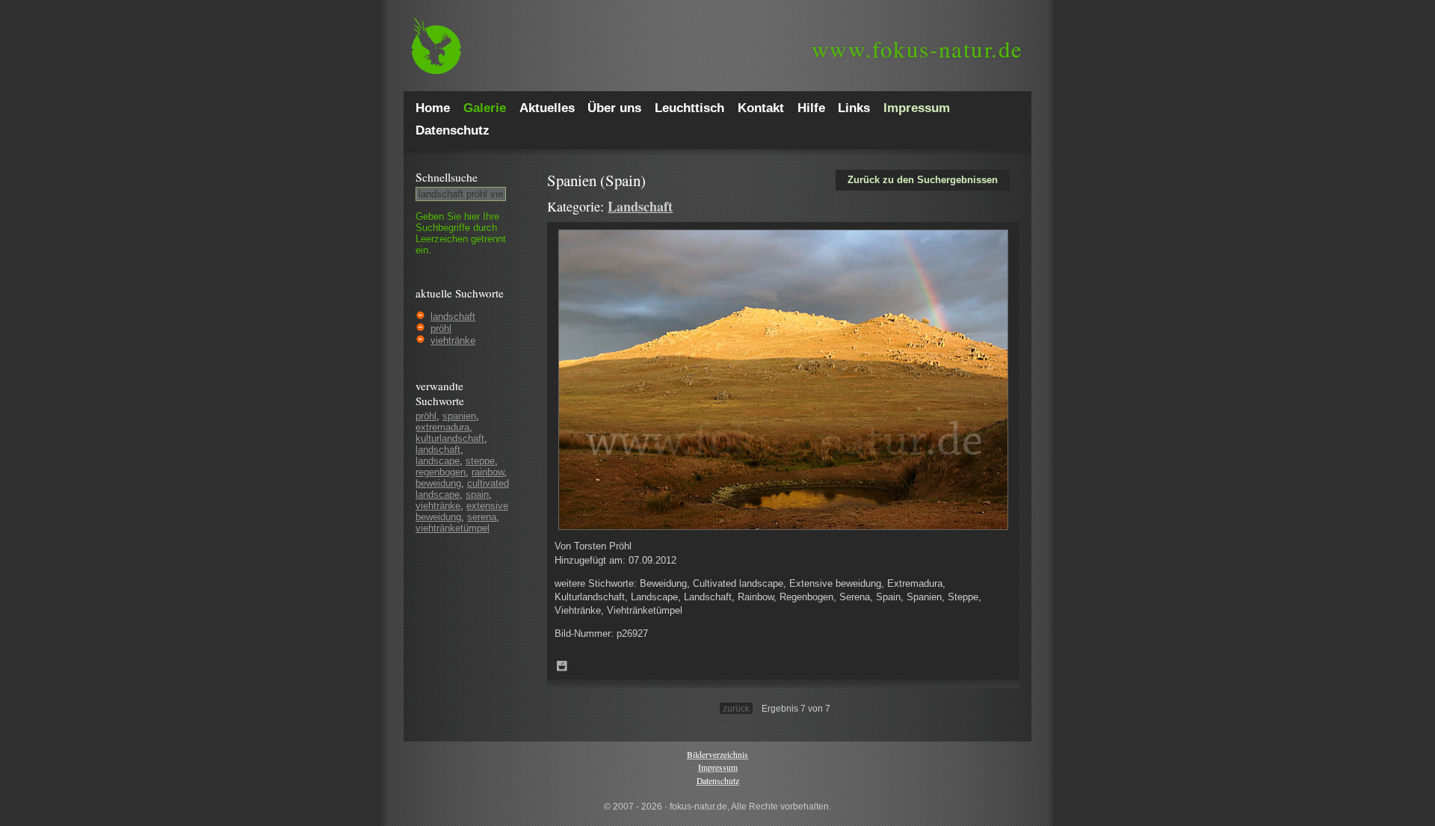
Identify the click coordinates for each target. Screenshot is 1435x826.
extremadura (442, 427)
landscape (438, 460)
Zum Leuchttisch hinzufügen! (562, 666)
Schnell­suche (447, 177)
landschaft (452, 316)
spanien (459, 416)
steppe (480, 460)
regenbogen (441, 472)
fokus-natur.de (917, 48)
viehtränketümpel (453, 528)
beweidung (438, 483)
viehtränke (452, 340)
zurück (736, 708)
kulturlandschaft (450, 438)
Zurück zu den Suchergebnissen (923, 179)
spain (477, 494)
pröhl (440, 328)
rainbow (488, 472)
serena (481, 517)
